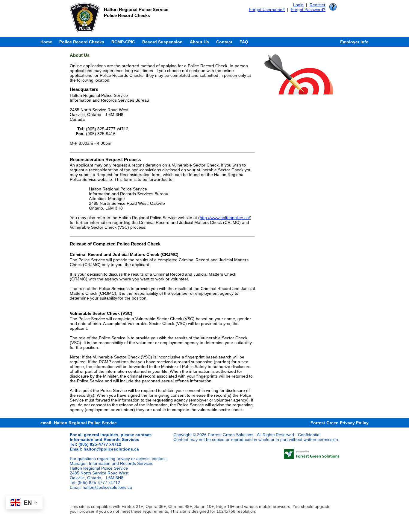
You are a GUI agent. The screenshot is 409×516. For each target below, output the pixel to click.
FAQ (244, 41)
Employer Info (354, 41)
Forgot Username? (267, 9)
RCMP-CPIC (123, 41)
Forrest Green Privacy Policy (339, 422)
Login (298, 4)
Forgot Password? (308, 9)
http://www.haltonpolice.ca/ (225, 217)
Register (317, 4)
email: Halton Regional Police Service (78, 422)
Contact (224, 41)
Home (46, 41)
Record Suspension (162, 41)
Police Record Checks (81, 41)
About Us (199, 41)
